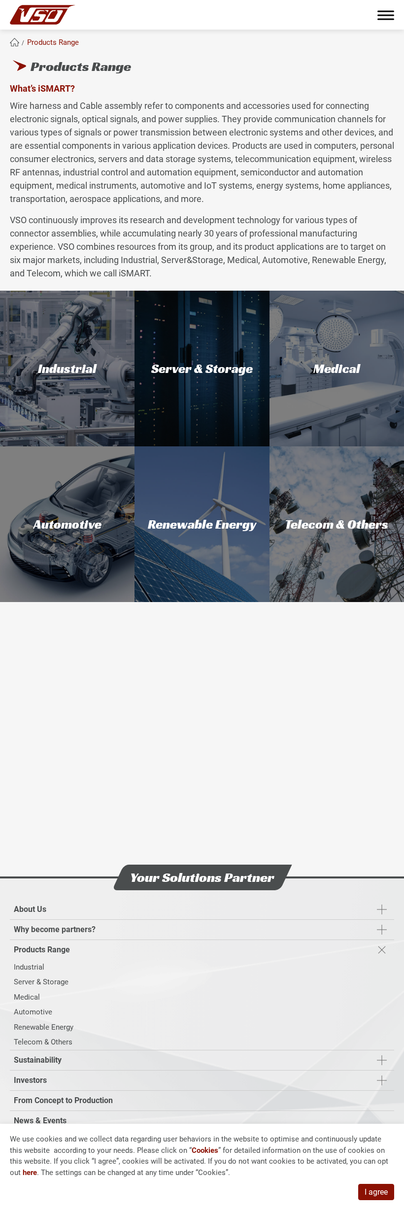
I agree (376, 1192)
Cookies (205, 1150)
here (30, 1172)
